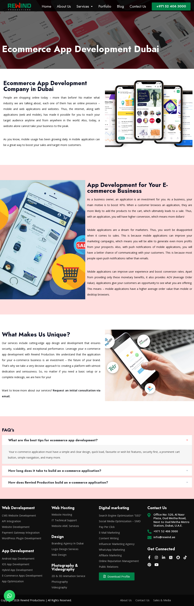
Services (83, 6)
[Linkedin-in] (163, 557)
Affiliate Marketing (110, 555)
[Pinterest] (149, 564)
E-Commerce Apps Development (22, 575)
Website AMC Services (65, 526)
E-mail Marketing (109, 532)
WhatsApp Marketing (112, 549)
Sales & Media (162, 600)
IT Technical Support (64, 520)
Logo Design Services (65, 549)
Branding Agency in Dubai (68, 543)
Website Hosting (62, 514)
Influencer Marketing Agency (117, 544)
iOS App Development (15, 564)
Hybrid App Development (17, 570)
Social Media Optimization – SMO (120, 521)
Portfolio (104, 6)
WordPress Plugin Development (21, 538)
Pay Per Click (107, 527)
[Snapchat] (178, 557)
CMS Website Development (19, 515)
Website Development (16, 527)
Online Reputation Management (119, 561)
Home (46, 6)
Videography (59, 587)
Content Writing (109, 538)
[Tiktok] (185, 557)
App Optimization (13, 581)
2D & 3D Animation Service (68, 576)
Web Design (59, 555)
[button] (9, 595)
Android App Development (18, 558)
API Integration (11, 521)
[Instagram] (156, 557)
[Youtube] (156, 564)
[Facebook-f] (149, 557)
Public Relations (108, 566)
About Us (64, 6)
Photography (60, 581)
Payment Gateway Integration (21, 532)
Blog (120, 6)
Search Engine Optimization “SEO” (120, 515)
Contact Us (138, 6)
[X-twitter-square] (170, 557)
